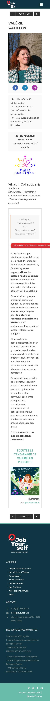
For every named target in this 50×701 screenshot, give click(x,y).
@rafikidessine (31, 502)
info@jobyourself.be (20, 613)
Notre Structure (16, 580)
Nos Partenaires (16, 583)
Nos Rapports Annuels (19, 591)
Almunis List (24, 14)
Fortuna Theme (26, 693)
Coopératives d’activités (20, 568)
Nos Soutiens (15, 587)
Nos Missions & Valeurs (19, 572)
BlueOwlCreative (35, 696)
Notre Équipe (15, 576)
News (11, 594)
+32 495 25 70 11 (24, 106)
